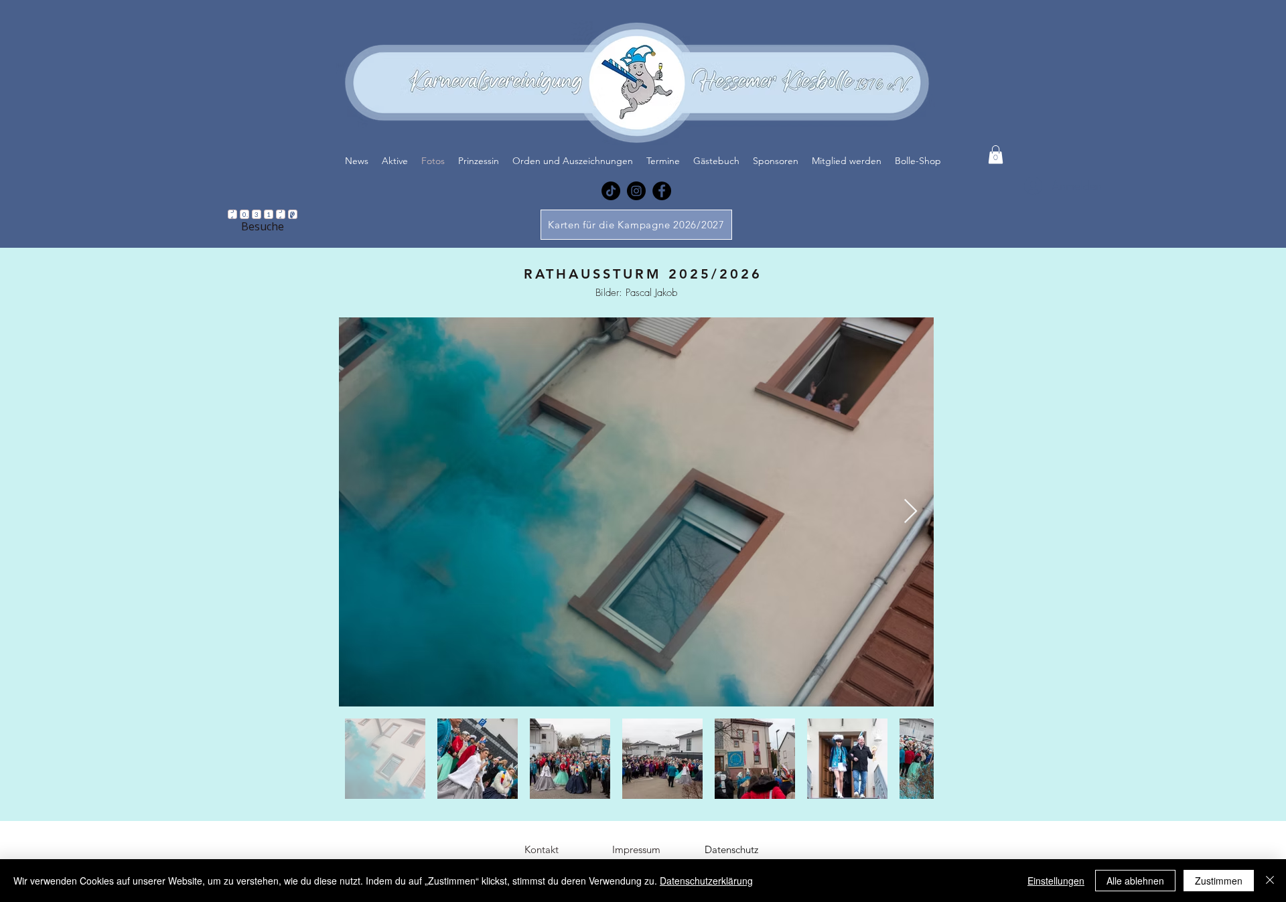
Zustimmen (1218, 880)
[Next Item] (910, 512)
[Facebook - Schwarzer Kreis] (661, 190)
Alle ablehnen (1135, 880)
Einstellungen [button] (1055, 880)
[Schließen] (1270, 880)
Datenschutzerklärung (706, 880)
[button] (995, 154)
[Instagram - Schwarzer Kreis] (636, 190)
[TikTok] (610, 190)
